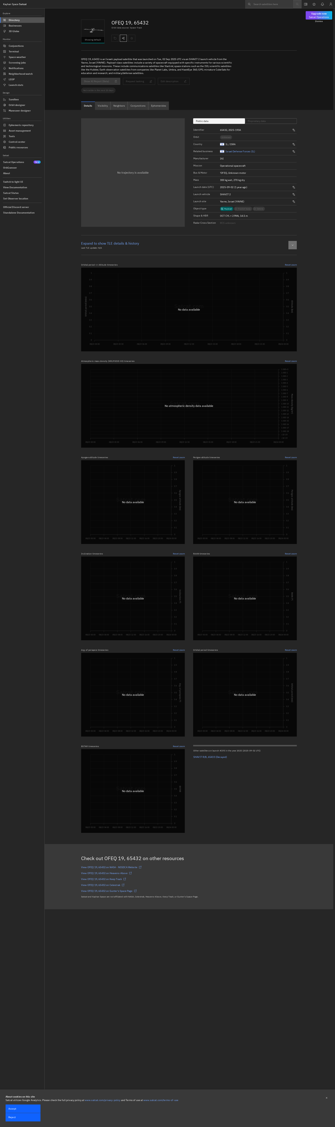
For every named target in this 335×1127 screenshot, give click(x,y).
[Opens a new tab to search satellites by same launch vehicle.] (294, 194)
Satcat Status (11, 193)
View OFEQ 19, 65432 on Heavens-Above (104, 873)
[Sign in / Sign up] (331, 4)
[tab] (88, 106)
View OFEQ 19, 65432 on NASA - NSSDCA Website (109, 867)
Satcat (15, 4)
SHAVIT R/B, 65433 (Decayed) (210, 757)
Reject (12, 1117)
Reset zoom (291, 264)
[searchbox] (269, 4)
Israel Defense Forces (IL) (240, 151)
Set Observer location (15, 198)
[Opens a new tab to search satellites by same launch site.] (294, 201)
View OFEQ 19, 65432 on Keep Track (101, 879)
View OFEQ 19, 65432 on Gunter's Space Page (106, 891)
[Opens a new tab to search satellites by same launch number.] (294, 130)
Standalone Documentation (19, 212)
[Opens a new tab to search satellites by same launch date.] (294, 187)
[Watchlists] (314, 4)
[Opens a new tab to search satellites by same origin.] (294, 144)
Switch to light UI (13, 181)
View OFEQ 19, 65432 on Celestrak (100, 885)
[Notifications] (322, 4)
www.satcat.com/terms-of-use (160, 1100)
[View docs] (306, 4)
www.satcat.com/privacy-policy (103, 1100)
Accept (12, 1108)
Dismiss (319, 21)
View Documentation (15, 187)
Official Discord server (16, 207)
